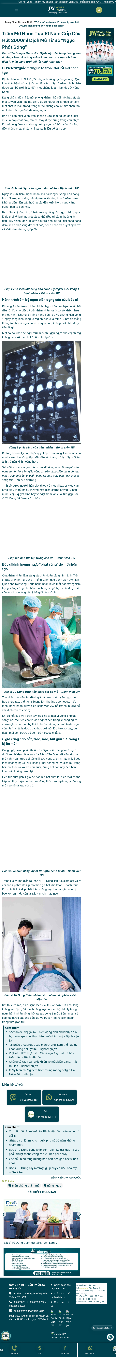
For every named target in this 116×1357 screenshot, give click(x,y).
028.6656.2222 (17, 1306)
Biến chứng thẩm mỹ (25, 1185)
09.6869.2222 (37, 1302)
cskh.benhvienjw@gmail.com (28, 1310)
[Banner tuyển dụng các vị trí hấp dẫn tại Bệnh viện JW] (42, 1262)
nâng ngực (54, 1185)
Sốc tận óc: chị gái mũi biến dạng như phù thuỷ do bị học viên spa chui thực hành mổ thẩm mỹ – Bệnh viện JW (44, 1036)
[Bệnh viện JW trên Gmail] (69, 1318)
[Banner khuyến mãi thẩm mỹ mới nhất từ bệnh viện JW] (100, 56)
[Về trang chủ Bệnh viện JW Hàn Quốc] (57, 10)
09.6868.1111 (21, 1302)
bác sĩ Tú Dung (43, 880)
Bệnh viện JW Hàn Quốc (86, 1285)
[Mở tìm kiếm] (99, 10)
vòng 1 (67, 124)
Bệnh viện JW (64, 579)
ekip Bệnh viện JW (42, 705)
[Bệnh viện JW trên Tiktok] (62, 1318)
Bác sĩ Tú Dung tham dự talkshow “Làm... (30, 1243)
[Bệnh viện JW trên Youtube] (54, 1318)
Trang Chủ (10, 22)
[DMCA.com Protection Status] (62, 1335)
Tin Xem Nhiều (25, 22)
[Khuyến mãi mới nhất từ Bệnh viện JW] (6, 1336)
